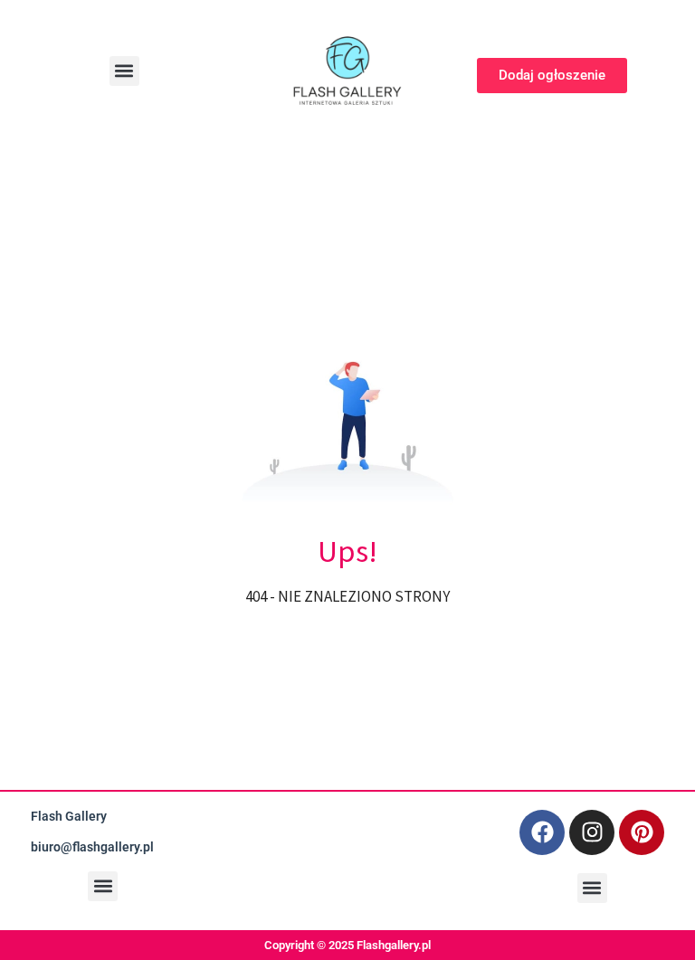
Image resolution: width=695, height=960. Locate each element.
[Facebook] (542, 832)
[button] (124, 71)
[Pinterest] (641, 832)
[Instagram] (591, 832)
